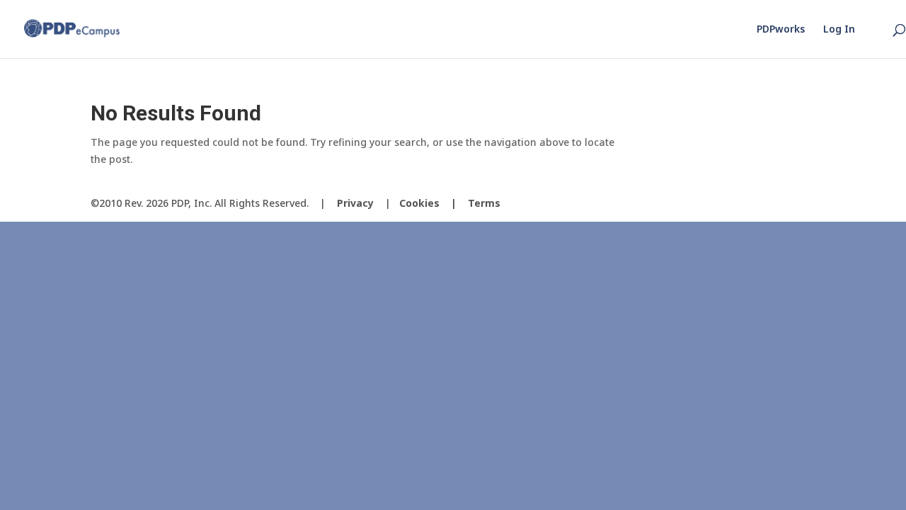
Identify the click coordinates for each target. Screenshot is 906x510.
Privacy (355, 203)
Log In (839, 29)
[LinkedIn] (804, 203)
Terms (484, 203)
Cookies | (433, 203)
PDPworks (781, 29)
